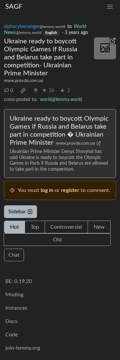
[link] (23, 90)
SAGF (13, 6)
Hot (14, 227)
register (70, 190)
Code (11, 334)
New (99, 227)
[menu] (110, 7)
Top (35, 227)
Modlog (14, 294)
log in (47, 190)
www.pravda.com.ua (23, 80)
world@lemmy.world (61, 99)
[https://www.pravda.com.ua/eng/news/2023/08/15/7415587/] (105, 48)
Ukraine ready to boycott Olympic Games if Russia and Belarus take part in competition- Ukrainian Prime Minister (40, 57)
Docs (11, 321)
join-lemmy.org (22, 348)
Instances (16, 308)
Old (57, 239)
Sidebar (17, 211)
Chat (14, 255)
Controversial (66, 227)
